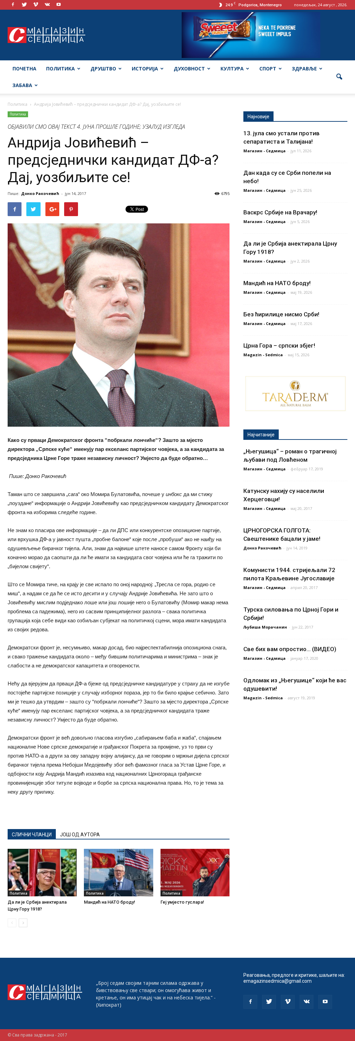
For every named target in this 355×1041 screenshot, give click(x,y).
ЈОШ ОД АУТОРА (80, 834)
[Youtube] (58, 5)
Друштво (103, 68)
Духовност (189, 68)
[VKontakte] (47, 5)
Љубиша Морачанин (265, 627)
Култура (232, 68)
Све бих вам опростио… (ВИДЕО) (289, 649)
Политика (60, 68)
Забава (22, 85)
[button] (339, 77)
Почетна (24, 68)
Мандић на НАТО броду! (109, 902)
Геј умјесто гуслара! (182, 902)
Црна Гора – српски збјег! (279, 345)
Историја (145, 68)
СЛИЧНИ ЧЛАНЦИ (32, 834)
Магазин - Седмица (264, 150)
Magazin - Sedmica (263, 354)
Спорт (267, 68)
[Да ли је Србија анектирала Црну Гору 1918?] (42, 872)
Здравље (304, 68)
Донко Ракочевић (40, 193)
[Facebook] (13, 5)
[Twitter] (24, 5)
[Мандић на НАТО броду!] (118, 872)
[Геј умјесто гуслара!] (195, 872)
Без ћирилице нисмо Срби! (281, 314)
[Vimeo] (36, 5)
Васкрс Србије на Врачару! (280, 212)
